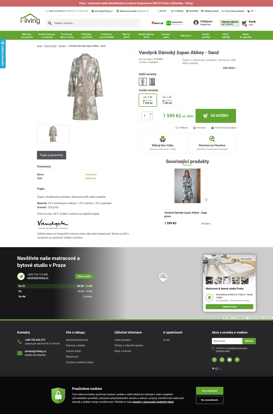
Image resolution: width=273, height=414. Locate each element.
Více (84, 276)
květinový (90, 178)
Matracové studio (134, 11)
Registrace (205, 24)
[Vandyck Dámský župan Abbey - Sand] (143, 82)
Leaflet (228, 318)
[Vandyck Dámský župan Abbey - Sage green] (152, 82)
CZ (252, 11)
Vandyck (153, 62)
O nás (166, 339)
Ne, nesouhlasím (209, 400)
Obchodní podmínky (77, 339)
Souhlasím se (231, 349)
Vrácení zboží (73, 351)
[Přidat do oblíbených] (206, 200)
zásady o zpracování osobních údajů (153, 401)
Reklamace (72, 356)
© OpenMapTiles (239, 318)
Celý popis (228, 67)
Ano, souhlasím (209, 391)
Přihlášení (206, 21)
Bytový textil (50, 46)
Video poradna (123, 339)
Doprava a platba (75, 345)
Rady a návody (123, 351)
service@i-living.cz (104, 11)
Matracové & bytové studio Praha (224, 288)
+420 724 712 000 (37, 274)
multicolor (91, 174)
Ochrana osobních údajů (79, 362)
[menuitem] (162, 11)
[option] (53, 134)
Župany (62, 46)
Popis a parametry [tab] (51, 155)
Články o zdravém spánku (129, 345)
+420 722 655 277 (68, 11)
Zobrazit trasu (229, 306)
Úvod (39, 46)
